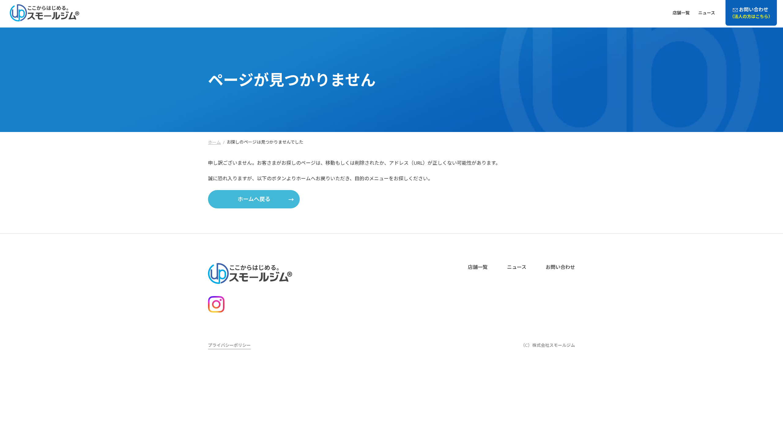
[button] (254, 199)
